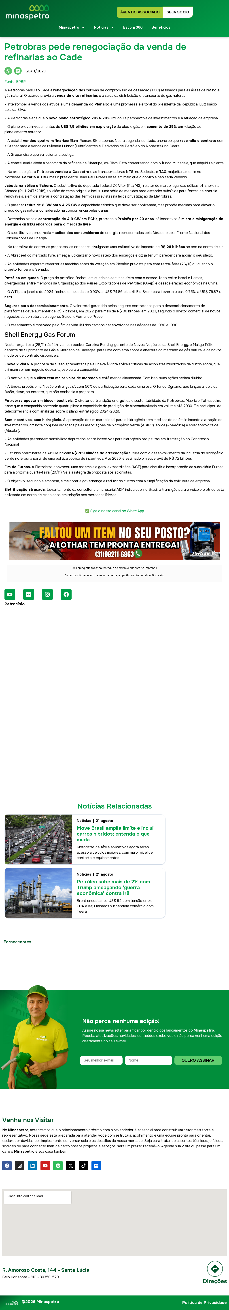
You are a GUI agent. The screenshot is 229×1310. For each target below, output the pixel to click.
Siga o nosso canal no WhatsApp (117, 511)
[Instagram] (47, 594)
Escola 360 (133, 27)
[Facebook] (66, 594)
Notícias (84, 820)
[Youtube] (9, 594)
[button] (8, 71)
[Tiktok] (83, 1165)
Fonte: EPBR (15, 81)
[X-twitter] (70, 1165)
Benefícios (161, 27)
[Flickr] (28, 594)
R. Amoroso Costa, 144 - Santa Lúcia (45, 1270)
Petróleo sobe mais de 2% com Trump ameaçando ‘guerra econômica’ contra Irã (113, 888)
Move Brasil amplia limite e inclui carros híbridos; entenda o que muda (115, 834)
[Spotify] (58, 1165)
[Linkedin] (32, 1165)
